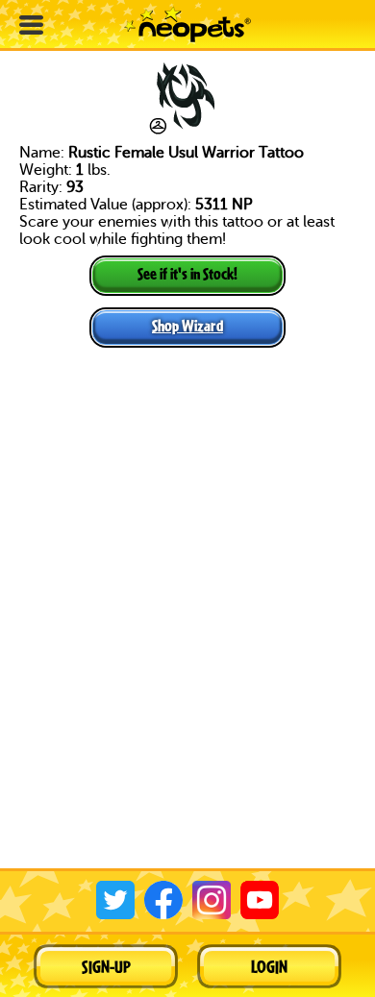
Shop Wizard (187, 325)
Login (269, 966)
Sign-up (106, 966)
